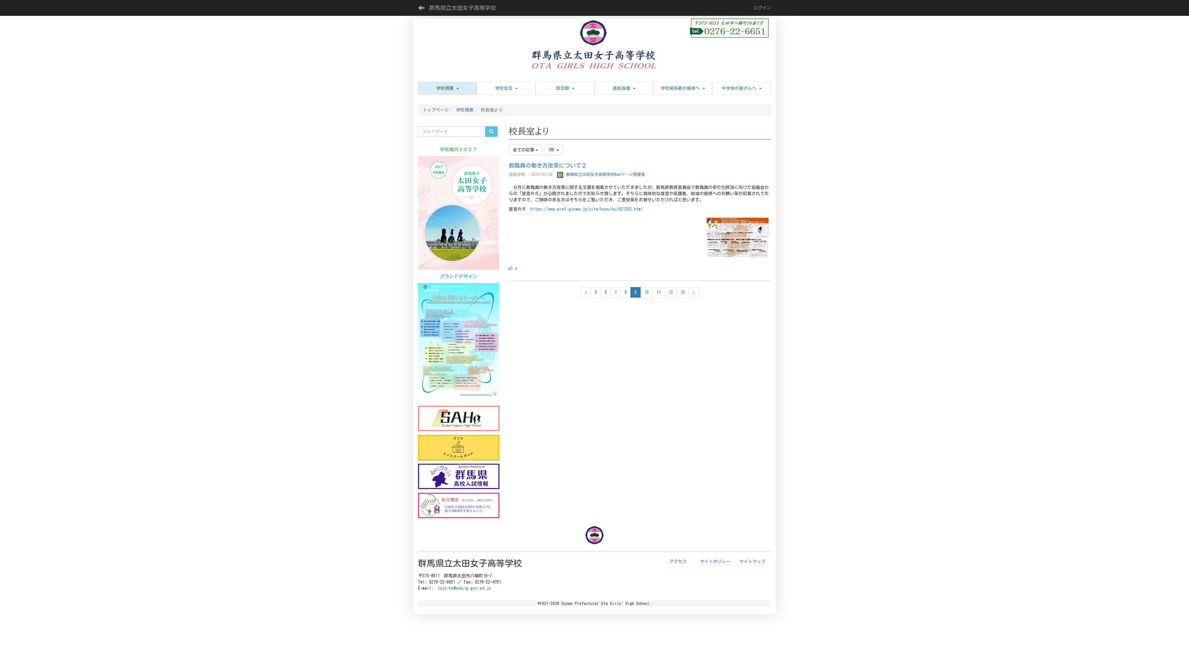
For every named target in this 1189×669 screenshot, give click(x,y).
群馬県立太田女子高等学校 (462, 8)
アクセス (678, 561)
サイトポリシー (715, 561)
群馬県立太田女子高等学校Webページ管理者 (604, 175)
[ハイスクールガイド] (458, 447)
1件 (552, 150)
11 (658, 292)
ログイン (762, 8)
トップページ (436, 110)
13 (683, 292)
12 (671, 292)
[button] (447, 88)
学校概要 (464, 110)
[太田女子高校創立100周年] (458, 505)
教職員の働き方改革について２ (548, 165)
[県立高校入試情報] (458, 476)
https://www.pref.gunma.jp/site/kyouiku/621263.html (586, 209)
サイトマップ (752, 561)
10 (646, 292)
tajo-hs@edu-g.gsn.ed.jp (464, 588)
